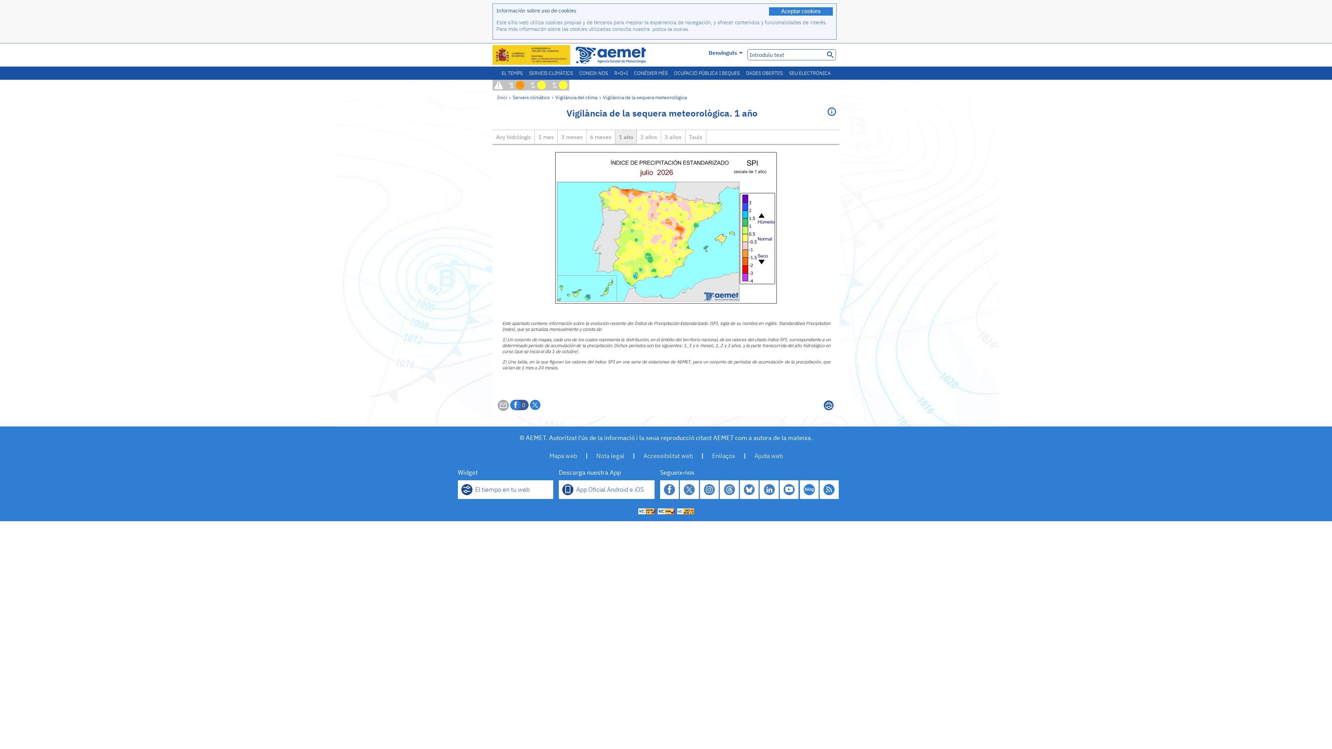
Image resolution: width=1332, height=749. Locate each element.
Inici (502, 97)
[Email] (503, 408)
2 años (648, 137)
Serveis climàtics (551, 73)
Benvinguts (723, 52)
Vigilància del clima (576, 97)
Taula (695, 137)
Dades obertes (764, 73)
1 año (626, 137)
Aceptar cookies (801, 11)
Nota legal (610, 456)
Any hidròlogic (513, 137)
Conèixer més (651, 73)
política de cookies (670, 29)
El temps (512, 73)
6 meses (601, 137)
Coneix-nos (593, 73)
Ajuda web (768, 456)
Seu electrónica (810, 73)
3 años (673, 137)
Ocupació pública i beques (707, 73)
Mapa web (563, 456)
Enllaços (723, 456)
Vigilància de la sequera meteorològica (645, 97)
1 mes (546, 137)
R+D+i (621, 73)
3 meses (572, 137)
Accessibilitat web (668, 456)
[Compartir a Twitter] (535, 405)
